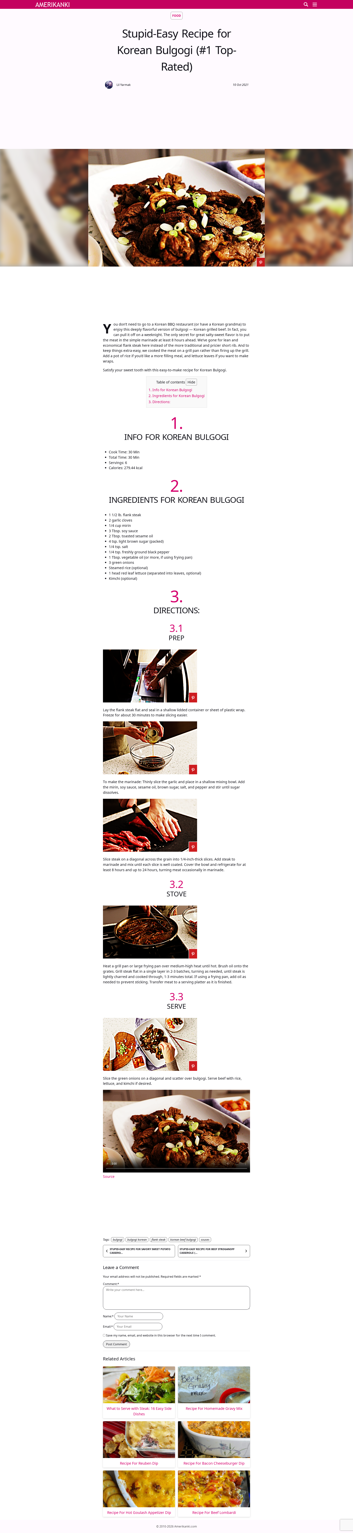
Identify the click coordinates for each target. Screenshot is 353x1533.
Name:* (108, 1316)
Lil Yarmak (124, 85)
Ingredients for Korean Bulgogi (177, 395)
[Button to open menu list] (315, 4)
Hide (191, 382)
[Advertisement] (176, 118)
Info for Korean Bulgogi (170, 389)
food (176, 16)
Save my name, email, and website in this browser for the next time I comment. (161, 1335)
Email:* (108, 1327)
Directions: (159, 401)
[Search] (306, 4)
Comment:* (111, 1284)
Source (109, 1176)
